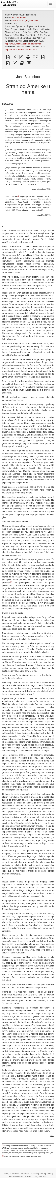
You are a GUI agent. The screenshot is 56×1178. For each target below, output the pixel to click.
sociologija (23, 20)
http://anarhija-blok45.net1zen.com (21, 49)
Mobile (28, 1176)
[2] (11, 582)
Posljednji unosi (16, 1176)
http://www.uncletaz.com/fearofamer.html (23, 43)
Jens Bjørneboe (19, 17)
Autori (42, 1173)
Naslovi (34, 1173)
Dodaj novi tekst (40, 1176)
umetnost (33, 20)
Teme (49, 1173)
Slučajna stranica (11, 1173)
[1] (18, 196)
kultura (14, 20)
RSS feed (25, 1173)
